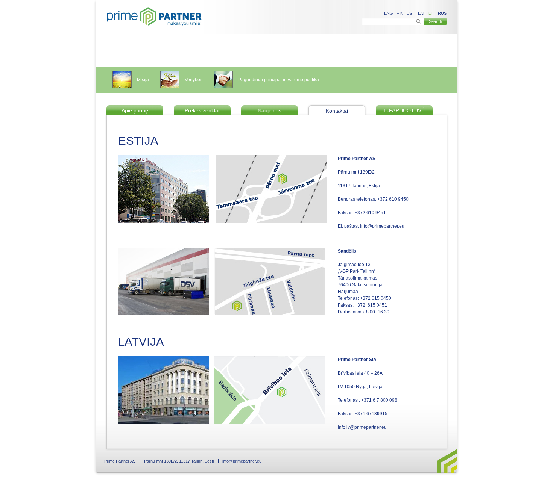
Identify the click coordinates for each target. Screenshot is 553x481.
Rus (442, 13)
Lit (431, 13)
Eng (388, 13)
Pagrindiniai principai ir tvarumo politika (278, 79)
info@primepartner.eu (241, 461)
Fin (400, 13)
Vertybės (193, 79)
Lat (421, 13)
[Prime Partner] (154, 16)
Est (411, 13)
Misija (143, 79)
